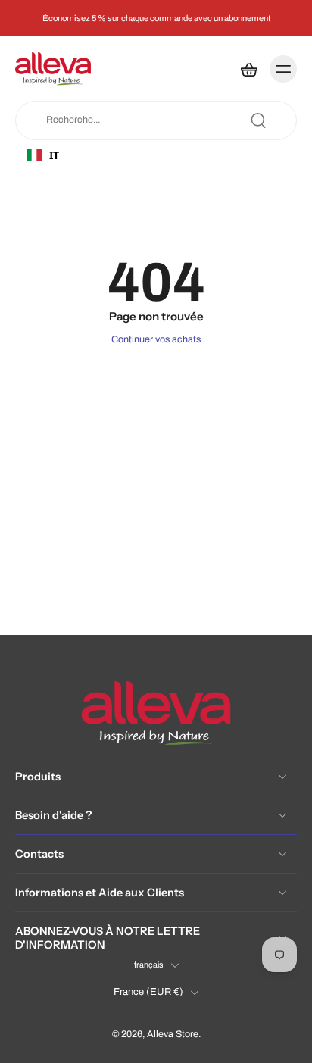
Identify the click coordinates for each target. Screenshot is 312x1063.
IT (54, 155)
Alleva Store (172, 1035)
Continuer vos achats (156, 339)
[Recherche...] (258, 120)
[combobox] (84, 155)
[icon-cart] (248, 69)
